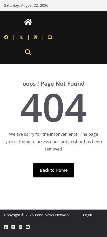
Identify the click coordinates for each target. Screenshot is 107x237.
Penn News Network (52, 214)
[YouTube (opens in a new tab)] (50, 37)
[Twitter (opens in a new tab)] (24, 37)
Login (87, 214)
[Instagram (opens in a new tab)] (39, 37)
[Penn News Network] (28, 22)
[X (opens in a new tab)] (13, 227)
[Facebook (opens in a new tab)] (9, 37)
